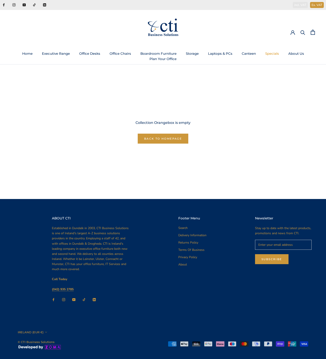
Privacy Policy (187, 257)
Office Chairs (120, 53)
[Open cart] (313, 32)
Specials (272, 53)
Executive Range (56, 53)
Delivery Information (192, 235)
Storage (192, 53)
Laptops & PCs (220, 53)
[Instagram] (14, 4)
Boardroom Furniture (158, 53)
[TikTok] (34, 4)
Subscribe (271, 259)
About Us (296, 53)
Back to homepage (163, 138)
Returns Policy (188, 242)
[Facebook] (3, 4)
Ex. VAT (317, 5)
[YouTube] (24, 4)
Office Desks (89, 53)
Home (27, 53)
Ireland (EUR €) (30, 332)
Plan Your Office (163, 59)
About (182, 264)
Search (183, 228)
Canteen (249, 53)
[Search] (302, 32)
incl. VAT (300, 5)
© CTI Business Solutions (36, 342)
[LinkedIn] (44, 4)
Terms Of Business (191, 250)
